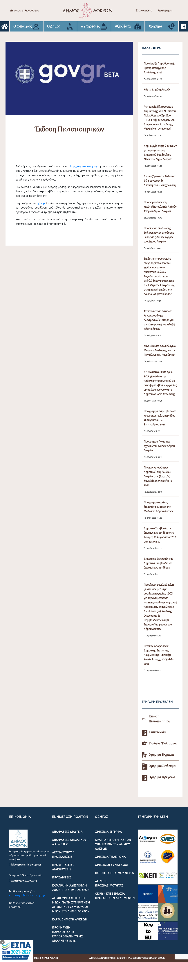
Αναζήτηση (165, 10)
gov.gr (41, 203)
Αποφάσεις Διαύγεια (67, 831)
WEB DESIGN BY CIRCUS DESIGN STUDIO (146, 958)
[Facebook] (183, 26)
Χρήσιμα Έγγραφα (108, 831)
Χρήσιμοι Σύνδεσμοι (111, 864)
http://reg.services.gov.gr (84, 166)
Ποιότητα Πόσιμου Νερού (115, 873)
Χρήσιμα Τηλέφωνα (110, 856)
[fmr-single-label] (148, 839)
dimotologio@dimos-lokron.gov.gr (27, 895)
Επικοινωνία (144, 10)
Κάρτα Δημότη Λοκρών (69, 919)
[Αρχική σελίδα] (4, 26)
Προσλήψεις (61, 877)
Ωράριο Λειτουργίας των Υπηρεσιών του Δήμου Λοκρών (113, 844)
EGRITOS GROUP (118, 958)
